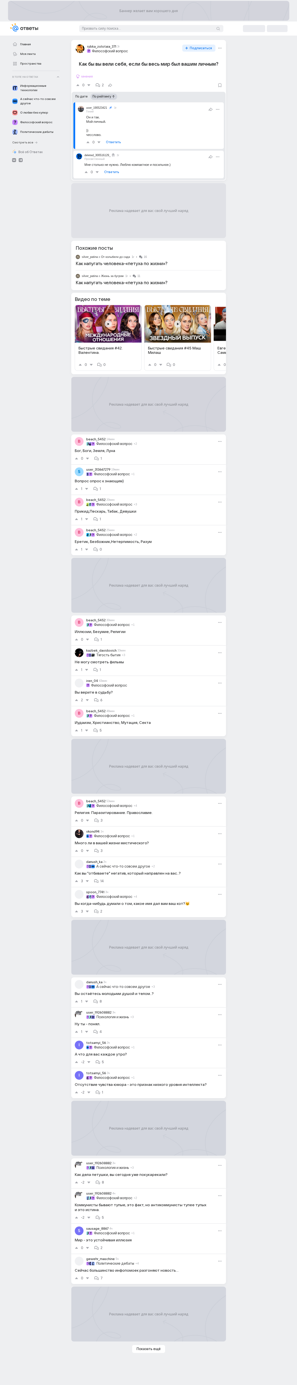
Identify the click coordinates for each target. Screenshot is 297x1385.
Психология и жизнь (112, 1017)
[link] (108, 338)
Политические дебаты (115, 1264)
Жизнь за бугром (112, 276)
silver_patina (90, 257)
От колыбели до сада (115, 257)
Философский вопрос (110, 51)
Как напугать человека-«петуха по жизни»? (122, 263)
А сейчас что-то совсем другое (123, 866)
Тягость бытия (108, 655)
